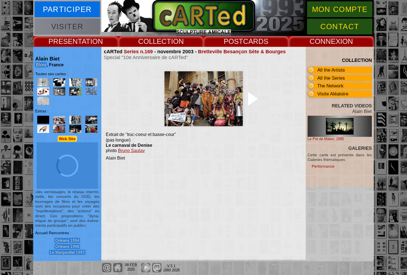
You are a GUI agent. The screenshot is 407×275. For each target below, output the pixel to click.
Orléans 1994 (67, 240)
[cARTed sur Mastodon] (156, 271)
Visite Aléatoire (332, 94)
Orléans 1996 (67, 246)
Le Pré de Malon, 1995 (326, 139)
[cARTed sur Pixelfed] (145, 271)
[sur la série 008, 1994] (59, 82)
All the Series (331, 78)
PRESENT (65, 41)
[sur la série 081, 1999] (43, 91)
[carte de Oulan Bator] (43, 120)
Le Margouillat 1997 (67, 252)
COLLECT (154, 41)
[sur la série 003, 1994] (43, 82)
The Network (330, 86)
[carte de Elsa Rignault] (43, 129)
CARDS (255, 41)
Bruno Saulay (131, 150)
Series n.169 (138, 51)
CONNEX (325, 41)
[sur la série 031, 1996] (75, 82)
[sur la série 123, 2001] (75, 91)
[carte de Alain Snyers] (59, 129)
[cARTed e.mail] (106, 271)
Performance (323, 166)
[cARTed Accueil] (117, 271)
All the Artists (331, 70)
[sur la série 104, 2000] (59, 91)
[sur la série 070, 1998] (91, 82)
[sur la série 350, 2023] (43, 101)
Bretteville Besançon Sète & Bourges (242, 51)
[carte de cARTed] (59, 120)
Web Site (67, 139)
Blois (41, 64)
